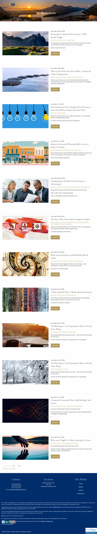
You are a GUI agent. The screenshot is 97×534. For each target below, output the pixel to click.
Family (73, 40)
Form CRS (10, 524)
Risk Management (78, 77)
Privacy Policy (80, 493)
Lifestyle (59, 40)
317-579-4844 (16, 484)
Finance (64, 40)
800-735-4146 (17, 485)
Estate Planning (66, 150)
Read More (55, 53)
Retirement (53, 40)
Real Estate (69, 222)
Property (75, 222)
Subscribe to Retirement (9, 469)
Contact (81, 490)
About (80, 483)
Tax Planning (67, 187)
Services (81, 487)
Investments (63, 77)
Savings (69, 40)
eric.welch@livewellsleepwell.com (16, 489)
